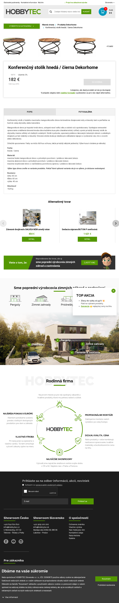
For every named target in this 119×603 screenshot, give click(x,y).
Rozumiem (106, 579)
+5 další (110, 46)
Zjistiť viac (89, 263)
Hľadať (86, 12)
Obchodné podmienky (12, 2)
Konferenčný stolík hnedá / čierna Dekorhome (64, 27)
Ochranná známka (76, 524)
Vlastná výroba (75, 527)
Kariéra (72, 538)
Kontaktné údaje (76, 533)
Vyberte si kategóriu (20, 26)
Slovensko (109, 2)
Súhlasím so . (44, 485)
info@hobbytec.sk (41, 527)
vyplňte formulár (68, 93)
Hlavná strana (48, 25)
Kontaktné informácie (29, 2)
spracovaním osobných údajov (49, 485)
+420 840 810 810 (11, 524)
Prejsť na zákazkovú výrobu (75, 2)
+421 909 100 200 (41, 524)
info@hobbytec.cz (12, 527)
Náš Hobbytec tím (77, 530)
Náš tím (41, 2)
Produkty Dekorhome (67, 25)
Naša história (74, 535)
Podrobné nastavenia (106, 585)
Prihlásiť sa (82, 501)
